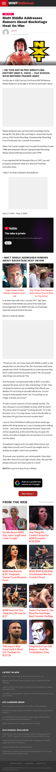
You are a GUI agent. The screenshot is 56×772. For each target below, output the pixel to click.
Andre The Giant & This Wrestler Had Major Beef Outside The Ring (41, 613)
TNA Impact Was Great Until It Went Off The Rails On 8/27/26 (12, 651)
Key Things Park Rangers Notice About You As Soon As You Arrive (41, 293)
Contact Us (40, 763)
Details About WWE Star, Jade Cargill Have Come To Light (14, 535)
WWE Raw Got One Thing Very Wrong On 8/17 (14, 613)
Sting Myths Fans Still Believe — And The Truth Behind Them (40, 649)
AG (15, 31)
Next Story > (28, 493)
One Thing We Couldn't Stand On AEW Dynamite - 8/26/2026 (39, 537)
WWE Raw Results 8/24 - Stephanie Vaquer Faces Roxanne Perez (14, 576)
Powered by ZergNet (46, 502)
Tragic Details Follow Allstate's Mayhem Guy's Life (14, 293)
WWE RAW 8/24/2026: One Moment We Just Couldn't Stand (41, 574)
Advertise (29, 763)
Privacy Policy (16, 763)
